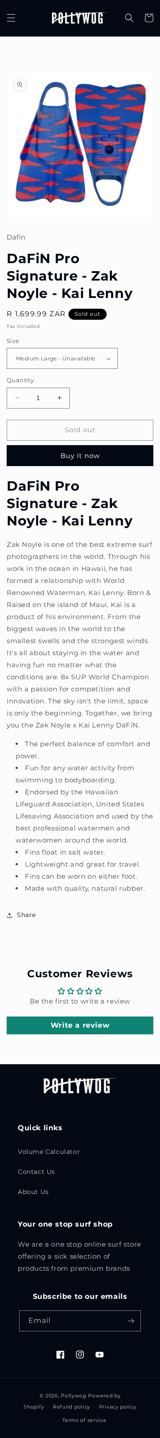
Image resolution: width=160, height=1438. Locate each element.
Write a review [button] (80, 1025)
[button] (11, 18)
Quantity (20, 380)
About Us (33, 1192)
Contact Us (36, 1172)
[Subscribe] (130, 1320)
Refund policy (71, 1407)
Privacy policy (117, 1407)
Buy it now (80, 455)
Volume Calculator (49, 1152)
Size (13, 340)
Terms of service (84, 1420)
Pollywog (74, 1396)
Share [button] (26, 915)
